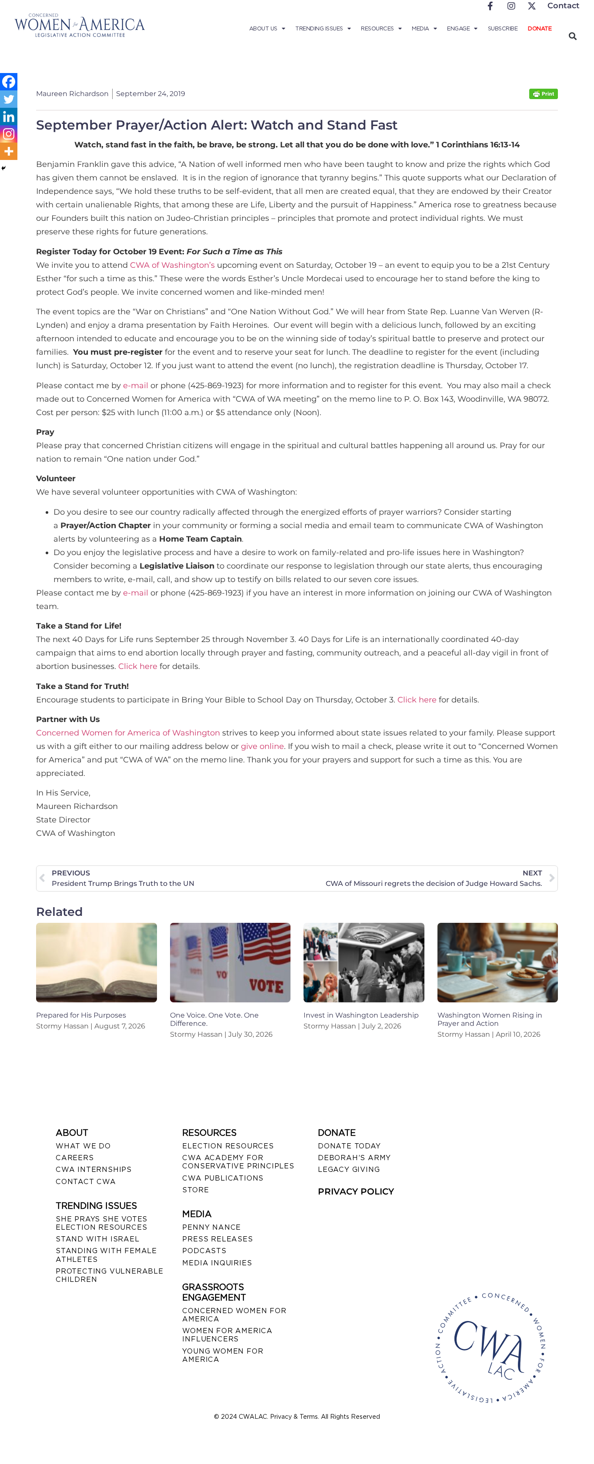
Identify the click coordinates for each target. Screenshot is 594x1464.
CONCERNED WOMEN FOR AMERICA (234, 1315)
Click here (137, 666)
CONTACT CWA (86, 1182)
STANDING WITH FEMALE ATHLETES (106, 1255)
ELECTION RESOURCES (228, 1146)
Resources (377, 28)
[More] (8, 151)
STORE (195, 1190)
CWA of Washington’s (172, 265)
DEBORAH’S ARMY (354, 1158)
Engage (458, 28)
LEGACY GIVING (349, 1169)
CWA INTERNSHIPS (94, 1169)
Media (420, 28)
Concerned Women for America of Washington (128, 733)
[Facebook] (8, 81)
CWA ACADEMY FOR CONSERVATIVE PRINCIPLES (238, 1162)
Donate (539, 28)
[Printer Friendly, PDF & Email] (543, 97)
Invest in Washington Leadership (361, 1015)
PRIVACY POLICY (356, 1191)
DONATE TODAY (349, 1146)
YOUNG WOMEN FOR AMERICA (222, 1355)
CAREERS (75, 1158)
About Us (263, 28)
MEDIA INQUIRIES (217, 1263)
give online (262, 746)
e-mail (135, 385)
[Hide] (3, 168)
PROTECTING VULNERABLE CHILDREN (110, 1275)
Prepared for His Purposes (81, 1015)
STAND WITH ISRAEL (98, 1239)
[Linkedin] (8, 116)
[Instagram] (8, 134)
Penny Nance (211, 1227)
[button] (572, 36)
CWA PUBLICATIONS (223, 1178)
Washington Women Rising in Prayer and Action (489, 1019)
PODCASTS (204, 1251)
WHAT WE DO (83, 1146)
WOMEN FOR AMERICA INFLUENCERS (227, 1335)
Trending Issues (319, 28)
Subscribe (503, 28)
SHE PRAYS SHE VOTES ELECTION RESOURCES (101, 1223)
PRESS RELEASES (217, 1239)
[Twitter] (8, 99)
